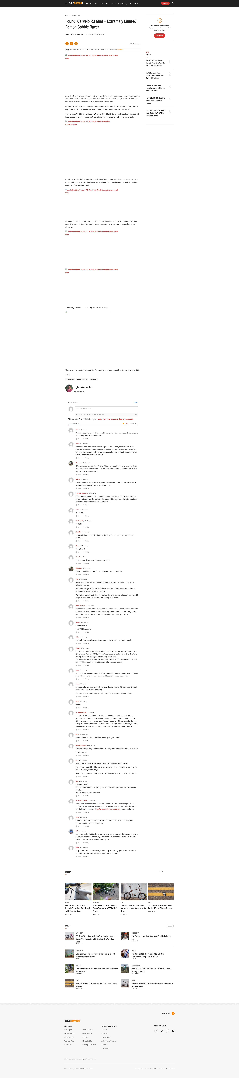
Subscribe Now (119, 551)
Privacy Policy (98, 556)
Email (95, 532)
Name (95, 540)
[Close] (147, 517)
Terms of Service (108, 556)
